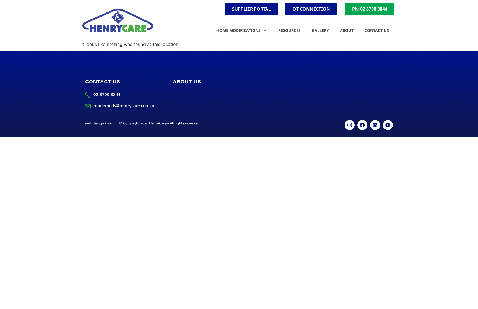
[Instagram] (350, 125)
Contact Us (377, 30)
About (347, 30)
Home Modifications (238, 30)
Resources (289, 30)
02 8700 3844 (107, 94)
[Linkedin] (375, 125)
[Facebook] (362, 125)
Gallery (320, 30)
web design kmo (98, 123)
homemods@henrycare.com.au (124, 105)
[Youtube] (388, 125)
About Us (187, 81)
